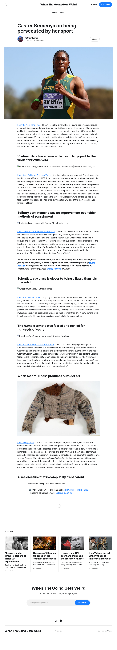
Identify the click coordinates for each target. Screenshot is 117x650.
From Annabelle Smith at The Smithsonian (35, 344)
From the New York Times (29, 125)
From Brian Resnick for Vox (29, 297)
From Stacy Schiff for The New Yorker (34, 175)
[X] (56, 621)
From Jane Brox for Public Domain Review (36, 232)
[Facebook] (61, 621)
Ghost (109, 631)
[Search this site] (5, 4)
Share (94, 39)
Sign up (58, 631)
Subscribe (105, 5)
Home (54, 12)
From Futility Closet (25, 442)
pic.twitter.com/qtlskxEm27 (77, 490)
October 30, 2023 (64, 493)
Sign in (94, 4)
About (62, 12)
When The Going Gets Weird (58, 4)
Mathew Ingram (31, 38)
